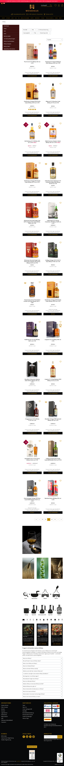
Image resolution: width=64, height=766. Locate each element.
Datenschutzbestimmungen (50, 739)
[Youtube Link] (27, 736)
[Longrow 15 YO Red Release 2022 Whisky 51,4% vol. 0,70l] (53, 369)
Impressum (3, 722)
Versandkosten (18, 761)
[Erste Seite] (36, 519)
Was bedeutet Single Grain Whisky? (31, 678)
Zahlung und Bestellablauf (7, 720)
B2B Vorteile (4, 736)
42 (52, 519)
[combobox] (45, 5)
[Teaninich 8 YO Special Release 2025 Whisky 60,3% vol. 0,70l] (53, 51)
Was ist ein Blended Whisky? (29, 681)
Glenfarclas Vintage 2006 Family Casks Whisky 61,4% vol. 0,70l (32, 102)
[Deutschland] (2, 3)
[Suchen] (50, 5)
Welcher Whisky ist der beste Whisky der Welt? (33, 683)
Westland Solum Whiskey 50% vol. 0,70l (53, 499)
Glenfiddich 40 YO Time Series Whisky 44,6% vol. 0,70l (32, 459)
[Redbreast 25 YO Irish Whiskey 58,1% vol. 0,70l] (32, 329)
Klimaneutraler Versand (28, 714)
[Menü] (62, 753)
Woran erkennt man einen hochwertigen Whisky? (34, 694)
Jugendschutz (4, 712)
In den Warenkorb (32, 75)
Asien (5, 33)
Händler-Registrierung (6, 739)
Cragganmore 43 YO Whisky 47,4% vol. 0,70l (32, 419)
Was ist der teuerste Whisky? (29, 691)
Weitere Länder (7, 36)
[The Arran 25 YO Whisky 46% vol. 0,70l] (32, 51)
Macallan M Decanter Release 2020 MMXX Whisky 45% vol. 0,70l (32, 381)
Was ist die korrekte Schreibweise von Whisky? (33, 688)
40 (46, 519)
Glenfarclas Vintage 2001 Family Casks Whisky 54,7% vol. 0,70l (32, 181)
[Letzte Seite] (61, 519)
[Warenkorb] (62, 5)
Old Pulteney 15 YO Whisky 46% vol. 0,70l (32, 141)
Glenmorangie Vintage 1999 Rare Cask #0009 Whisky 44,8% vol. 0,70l (32, 500)
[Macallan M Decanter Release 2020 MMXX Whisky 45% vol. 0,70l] (32, 369)
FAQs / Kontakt (4, 707)
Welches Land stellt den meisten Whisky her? (33, 671)
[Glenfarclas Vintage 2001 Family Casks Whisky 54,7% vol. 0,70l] (32, 170)
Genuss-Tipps (26, 718)
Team (24, 705)
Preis (35, 33)
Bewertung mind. (44, 33)
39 (43, 519)
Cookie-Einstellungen (27, 716)
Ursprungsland (26, 33)
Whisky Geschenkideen (9, 41)
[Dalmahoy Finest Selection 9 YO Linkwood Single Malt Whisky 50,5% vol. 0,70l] (53, 170)
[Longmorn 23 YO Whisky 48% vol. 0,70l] (53, 329)
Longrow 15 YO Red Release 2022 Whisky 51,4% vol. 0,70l (53, 380)
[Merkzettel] (55, 5)
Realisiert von (57, 764)
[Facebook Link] (24, 736)
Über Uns (25, 707)
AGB (2, 718)
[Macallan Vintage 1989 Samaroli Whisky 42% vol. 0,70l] (53, 408)
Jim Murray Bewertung (43, 29)
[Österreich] (4, 3)
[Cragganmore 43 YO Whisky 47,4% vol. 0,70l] (32, 408)
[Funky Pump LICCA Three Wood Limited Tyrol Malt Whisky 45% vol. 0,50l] (32, 289)
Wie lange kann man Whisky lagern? (31, 676)
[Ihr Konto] (59, 5)
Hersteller (25, 29)
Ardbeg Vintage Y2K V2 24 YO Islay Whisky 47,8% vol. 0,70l (53, 261)
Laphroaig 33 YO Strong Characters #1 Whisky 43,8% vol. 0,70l (53, 222)
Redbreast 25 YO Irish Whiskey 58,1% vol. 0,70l (32, 340)
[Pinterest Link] (33, 736)
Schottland (6, 26)
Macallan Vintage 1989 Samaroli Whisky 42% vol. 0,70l (53, 419)
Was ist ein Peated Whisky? (29, 666)
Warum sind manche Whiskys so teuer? (31, 696)
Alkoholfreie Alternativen (9, 49)
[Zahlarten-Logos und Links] (52, 709)
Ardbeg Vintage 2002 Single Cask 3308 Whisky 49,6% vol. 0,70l (53, 459)
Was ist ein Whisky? (27, 658)
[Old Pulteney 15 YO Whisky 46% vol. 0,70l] (32, 131)
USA (5, 31)
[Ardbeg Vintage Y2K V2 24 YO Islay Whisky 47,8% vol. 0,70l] (53, 250)
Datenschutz (4, 714)
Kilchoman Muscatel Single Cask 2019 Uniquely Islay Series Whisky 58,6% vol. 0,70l (32, 222)
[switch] (60, 761)
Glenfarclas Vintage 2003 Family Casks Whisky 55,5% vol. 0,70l (53, 300)
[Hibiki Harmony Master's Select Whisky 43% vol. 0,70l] (53, 131)
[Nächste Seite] (58, 519)
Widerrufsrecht (4, 716)
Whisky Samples (7, 43)
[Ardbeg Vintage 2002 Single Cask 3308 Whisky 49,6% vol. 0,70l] (53, 448)
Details (53, 314)
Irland (5, 28)
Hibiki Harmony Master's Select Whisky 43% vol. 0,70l (53, 141)
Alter (33, 29)
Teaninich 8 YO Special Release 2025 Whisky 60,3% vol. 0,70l (53, 62)
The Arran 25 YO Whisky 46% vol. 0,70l (32, 62)
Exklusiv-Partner (4, 705)
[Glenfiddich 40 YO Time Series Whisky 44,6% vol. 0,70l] (32, 448)
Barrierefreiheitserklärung (28, 712)
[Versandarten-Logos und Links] (48, 718)
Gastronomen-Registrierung (7, 738)
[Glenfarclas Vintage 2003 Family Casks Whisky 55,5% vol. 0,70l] (53, 289)
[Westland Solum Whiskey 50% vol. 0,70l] (53, 488)
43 (55, 519)
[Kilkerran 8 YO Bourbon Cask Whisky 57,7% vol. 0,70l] (53, 91)
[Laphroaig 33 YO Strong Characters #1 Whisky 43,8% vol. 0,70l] (53, 210)
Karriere (3, 709)
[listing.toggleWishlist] (40, 44)
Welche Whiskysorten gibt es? (29, 686)
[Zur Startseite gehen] (32, 8)
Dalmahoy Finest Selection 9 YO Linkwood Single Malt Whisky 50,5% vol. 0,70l (53, 182)
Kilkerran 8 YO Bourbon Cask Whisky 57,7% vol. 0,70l (53, 102)
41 (49, 519)
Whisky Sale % (7, 46)
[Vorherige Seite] (39, 519)
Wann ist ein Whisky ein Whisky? (30, 663)
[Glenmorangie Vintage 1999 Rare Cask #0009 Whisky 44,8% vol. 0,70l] (32, 488)
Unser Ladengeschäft (27, 709)
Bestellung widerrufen (32, 746)
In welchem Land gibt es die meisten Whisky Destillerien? (35, 673)
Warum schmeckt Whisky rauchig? (30, 668)
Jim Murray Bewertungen (9, 38)
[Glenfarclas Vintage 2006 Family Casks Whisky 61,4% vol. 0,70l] (32, 91)
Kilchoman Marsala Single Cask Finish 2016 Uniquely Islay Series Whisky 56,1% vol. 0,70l (32, 262)
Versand (3, 711)
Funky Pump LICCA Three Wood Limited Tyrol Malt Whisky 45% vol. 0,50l (32, 301)
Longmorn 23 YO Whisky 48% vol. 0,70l (53, 340)
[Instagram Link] (30, 736)
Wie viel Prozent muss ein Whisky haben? (32, 660)
